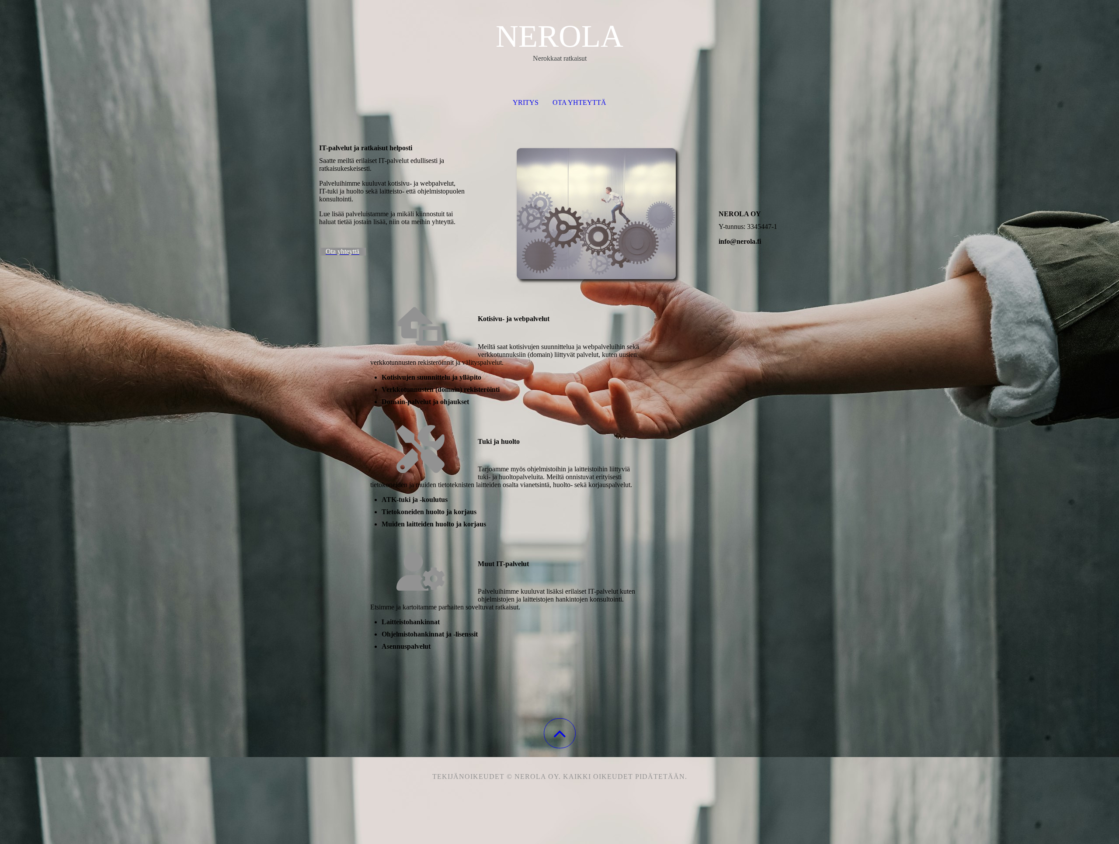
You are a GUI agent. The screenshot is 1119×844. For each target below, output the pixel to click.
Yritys (526, 102)
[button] (560, 733)
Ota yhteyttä (579, 102)
